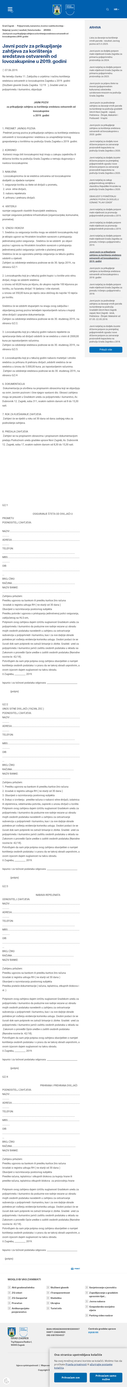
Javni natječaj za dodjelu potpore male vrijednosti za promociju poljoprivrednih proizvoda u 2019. (105, 212)
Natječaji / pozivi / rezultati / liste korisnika (21, 30)
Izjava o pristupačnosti (27, 1365)
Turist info (56, 1308)
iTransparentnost (60, 1292)
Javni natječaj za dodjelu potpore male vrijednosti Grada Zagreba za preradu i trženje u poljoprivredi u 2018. (105, 289)
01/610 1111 (93, 1332)
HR (116, 9)
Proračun (17, 1303)
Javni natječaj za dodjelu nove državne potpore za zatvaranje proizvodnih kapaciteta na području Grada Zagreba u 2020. (105, 146)
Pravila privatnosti (76, 1364)
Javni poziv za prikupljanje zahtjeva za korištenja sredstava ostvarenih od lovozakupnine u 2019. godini (105, 256)
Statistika (55, 1298)
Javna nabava (97, 1301)
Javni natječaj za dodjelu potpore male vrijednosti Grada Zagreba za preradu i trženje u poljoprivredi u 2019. (105, 240)
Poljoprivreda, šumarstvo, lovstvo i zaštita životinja (40, 26)
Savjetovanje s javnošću (102, 1287)
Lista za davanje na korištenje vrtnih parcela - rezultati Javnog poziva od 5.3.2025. (104, 40)
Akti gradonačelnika (23, 1287)
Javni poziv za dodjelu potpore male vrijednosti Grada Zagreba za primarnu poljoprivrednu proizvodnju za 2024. (105, 55)
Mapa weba (46, 1365)
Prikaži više (106, 349)
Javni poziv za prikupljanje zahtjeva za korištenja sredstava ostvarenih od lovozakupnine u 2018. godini (104, 273)
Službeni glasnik (59, 1287)
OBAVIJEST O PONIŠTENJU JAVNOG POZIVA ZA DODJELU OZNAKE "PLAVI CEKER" (104, 199)
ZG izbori (17, 1292)
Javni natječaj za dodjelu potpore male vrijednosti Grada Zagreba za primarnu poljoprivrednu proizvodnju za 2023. (105, 72)
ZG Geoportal (19, 1298)
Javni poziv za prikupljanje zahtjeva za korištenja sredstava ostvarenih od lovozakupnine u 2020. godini (104, 130)
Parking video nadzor (101, 1315)
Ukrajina (55, 1303)
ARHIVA (47, 30)
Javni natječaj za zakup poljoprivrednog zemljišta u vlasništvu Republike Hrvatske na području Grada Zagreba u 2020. (105, 185)
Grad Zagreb (8, 26)
